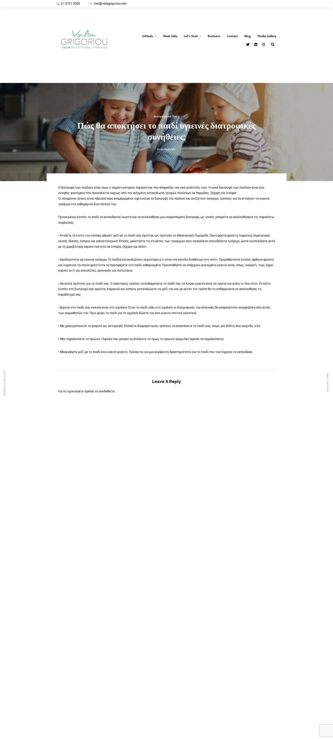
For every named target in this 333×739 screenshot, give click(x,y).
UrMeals (147, 36)
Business (214, 36)
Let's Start (191, 36)
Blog (247, 36)
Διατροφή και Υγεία (166, 116)
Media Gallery (266, 36)
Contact (232, 36)
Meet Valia (170, 36)
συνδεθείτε (107, 391)
